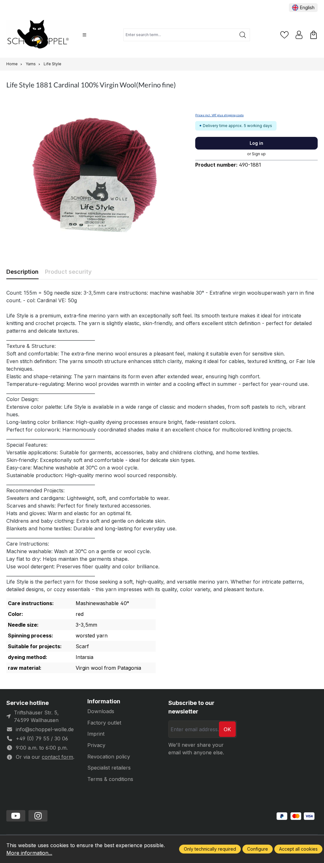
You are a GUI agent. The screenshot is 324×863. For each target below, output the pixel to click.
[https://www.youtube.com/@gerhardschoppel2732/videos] (15, 815)
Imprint (95, 734)
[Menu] (84, 35)
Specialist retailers (109, 767)
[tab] (22, 271)
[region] (94, 174)
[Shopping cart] (313, 35)
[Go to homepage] (38, 35)
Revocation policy (108, 756)
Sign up (259, 153)
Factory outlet (104, 722)
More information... (29, 853)
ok (227, 729)
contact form (57, 757)
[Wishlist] (284, 35)
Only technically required (210, 849)
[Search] (243, 35)
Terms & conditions (110, 779)
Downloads (100, 711)
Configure (257, 849)
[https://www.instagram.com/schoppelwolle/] (37, 815)
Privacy (96, 745)
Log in (256, 143)
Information (103, 701)
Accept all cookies (298, 849)
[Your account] (299, 35)
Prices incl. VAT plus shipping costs (219, 115)
